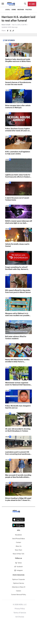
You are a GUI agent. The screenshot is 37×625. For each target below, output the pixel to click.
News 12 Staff (6, 24)
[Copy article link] (13, 30)
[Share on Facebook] (7, 30)
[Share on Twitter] (10, 30)
